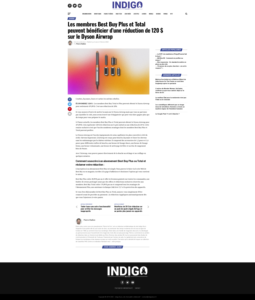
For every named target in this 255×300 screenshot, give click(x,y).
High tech (119, 14)
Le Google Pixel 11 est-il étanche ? (167, 114)
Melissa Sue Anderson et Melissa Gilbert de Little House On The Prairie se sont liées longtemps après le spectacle (170, 81)
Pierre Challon (81, 44)
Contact (137, 288)
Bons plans (97, 14)
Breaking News (86, 14)
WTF (171, 14)
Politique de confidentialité (124, 288)
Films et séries (108, 14)
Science (158, 14)
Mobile (151, 14)
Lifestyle (136, 14)
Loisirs (144, 14)
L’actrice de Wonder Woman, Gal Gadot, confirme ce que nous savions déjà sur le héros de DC (169, 90)
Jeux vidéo (128, 14)
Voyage (165, 14)
